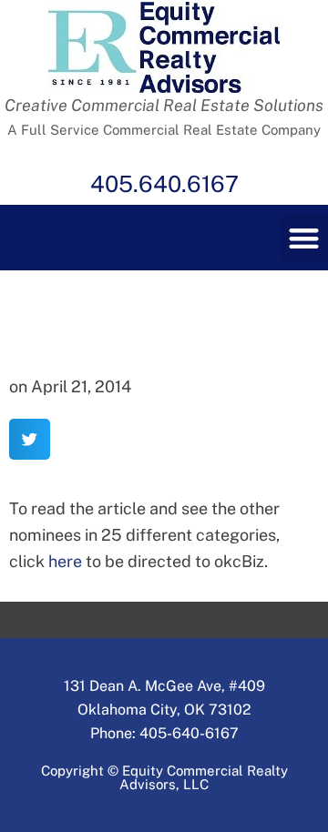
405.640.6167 (164, 184)
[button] (29, 439)
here (63, 561)
